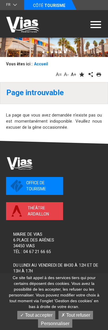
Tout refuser (77, 315)
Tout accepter (38, 315)
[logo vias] (20, 163)
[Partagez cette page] (90, 74)
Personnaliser (55, 323)
